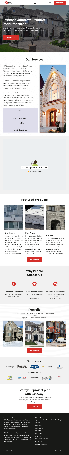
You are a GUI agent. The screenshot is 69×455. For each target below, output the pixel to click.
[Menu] (35, 2)
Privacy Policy (54, 451)
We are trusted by (34, 361)
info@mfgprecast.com (42, 444)
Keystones (10, 233)
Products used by (34, 372)
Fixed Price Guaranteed (13, 292)
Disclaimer (63, 451)
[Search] (50, 2)
